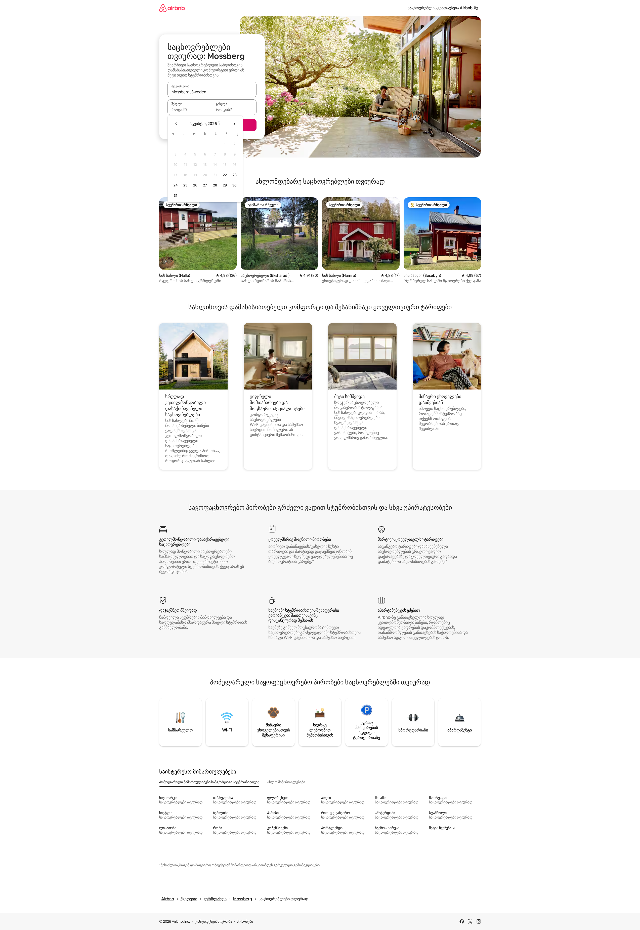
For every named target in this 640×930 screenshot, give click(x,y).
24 (176, 185)
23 (235, 175)
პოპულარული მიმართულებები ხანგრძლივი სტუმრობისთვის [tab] (209, 782)
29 (225, 185)
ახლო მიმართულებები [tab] (286, 782)
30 (234, 185)
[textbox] (190, 109)
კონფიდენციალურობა (213, 921)
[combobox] (212, 92)
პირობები (245, 921)
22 (225, 175)
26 (195, 185)
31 (175, 195)
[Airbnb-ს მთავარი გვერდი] (172, 8)
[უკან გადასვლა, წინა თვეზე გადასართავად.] (176, 123)
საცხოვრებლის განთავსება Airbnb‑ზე (442, 8)
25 (185, 185)
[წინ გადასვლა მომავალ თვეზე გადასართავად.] (234, 123)
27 (205, 185)
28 (215, 185)
